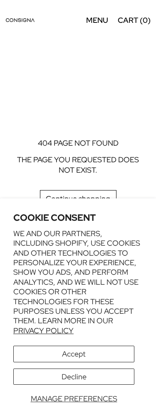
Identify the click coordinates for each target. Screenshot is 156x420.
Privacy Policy (43, 330)
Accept (74, 354)
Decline (74, 376)
